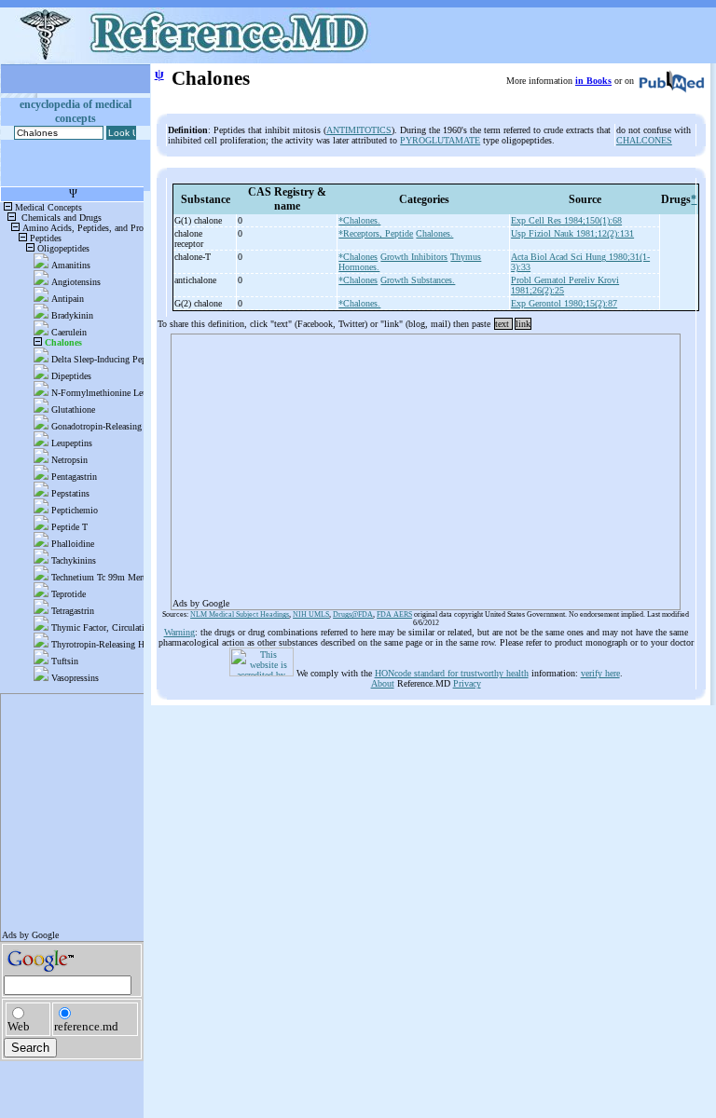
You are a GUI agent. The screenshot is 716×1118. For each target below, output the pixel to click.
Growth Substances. (417, 280)
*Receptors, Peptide (375, 233)
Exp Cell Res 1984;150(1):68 (566, 220)
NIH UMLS (311, 614)
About (382, 683)
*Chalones (358, 257)
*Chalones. (359, 220)
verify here (600, 673)
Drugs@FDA (353, 614)
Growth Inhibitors (414, 257)
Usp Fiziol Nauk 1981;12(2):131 (572, 233)
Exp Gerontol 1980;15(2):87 (564, 303)
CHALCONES (644, 140)
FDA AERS (394, 614)
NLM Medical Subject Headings (239, 614)
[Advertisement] (425, 465)
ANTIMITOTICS (359, 130)
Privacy (467, 683)
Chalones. (434, 233)
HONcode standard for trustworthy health (452, 673)
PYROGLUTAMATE (440, 140)
